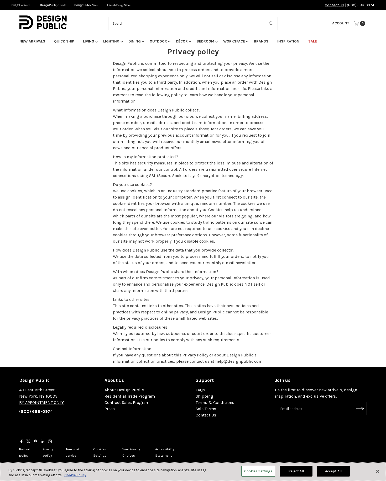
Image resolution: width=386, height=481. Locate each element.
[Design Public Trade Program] (53, 5)
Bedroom (205, 41)
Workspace (234, 41)
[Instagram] (50, 442)
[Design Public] (86, 5)
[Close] (377, 471)
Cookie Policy (75, 475)
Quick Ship (64, 41)
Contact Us (334, 5)
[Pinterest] (35, 442)
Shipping (204, 396)
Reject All (296, 471)
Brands (261, 41)
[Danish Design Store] (118, 5)
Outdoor (158, 41)
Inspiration (288, 41)
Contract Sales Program (127, 402)
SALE (312, 41)
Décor (182, 41)
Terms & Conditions (215, 402)
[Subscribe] (360, 408)
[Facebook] (21, 442)
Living (88, 41)
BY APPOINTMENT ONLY (41, 402)
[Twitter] (28, 442)
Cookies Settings (258, 471)
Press (110, 408)
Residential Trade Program (130, 396)
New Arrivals (32, 41)
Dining (134, 41)
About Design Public (124, 389)
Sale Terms (206, 408)
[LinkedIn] (43, 442)
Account (340, 23)
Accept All (333, 471)
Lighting (111, 41)
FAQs (200, 389)
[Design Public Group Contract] (20, 5)
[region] (193, 471)
